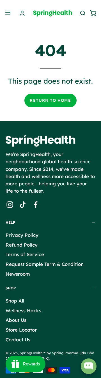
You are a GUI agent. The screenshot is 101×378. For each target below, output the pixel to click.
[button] (82, 13)
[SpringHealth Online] (56, 13)
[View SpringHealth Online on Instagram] (10, 204)
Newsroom (18, 274)
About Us (16, 320)
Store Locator (21, 330)
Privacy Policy (22, 235)
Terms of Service (25, 254)
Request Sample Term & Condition (45, 264)
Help (10, 222)
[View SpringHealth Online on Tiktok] (23, 204)
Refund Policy (22, 244)
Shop (11, 288)
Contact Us (18, 339)
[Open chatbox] (89, 366)
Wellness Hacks (23, 310)
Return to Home (50, 100)
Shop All (15, 301)
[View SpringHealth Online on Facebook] (35, 204)
